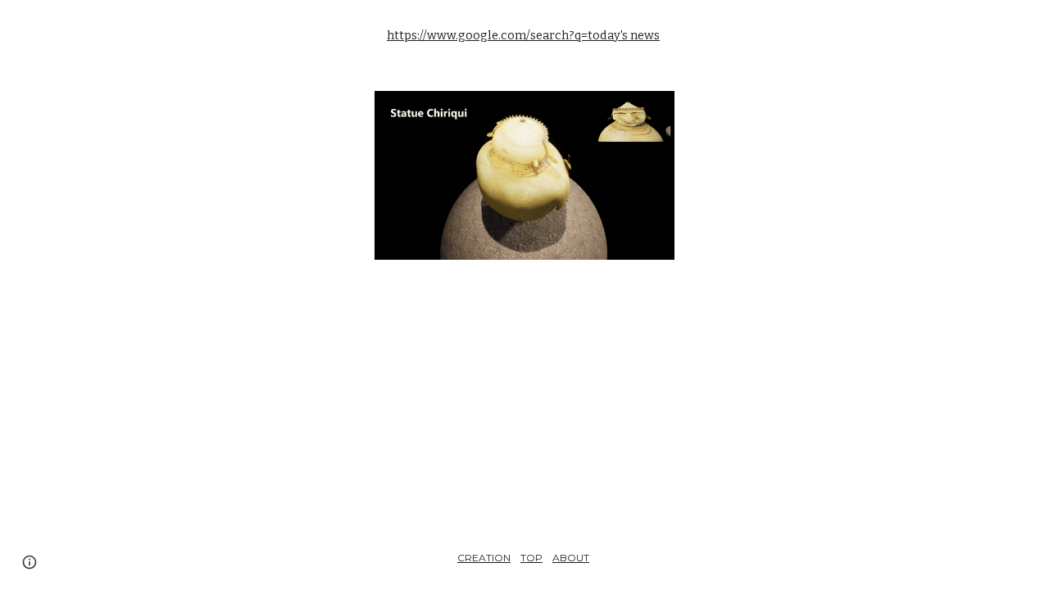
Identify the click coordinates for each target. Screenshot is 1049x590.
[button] (29, 562)
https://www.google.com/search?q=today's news (523, 35)
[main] (524, 36)
